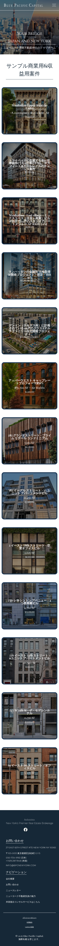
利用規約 (29, 922)
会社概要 (10, 879)
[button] (53, 5)
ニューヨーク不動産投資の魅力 (21, 896)
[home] (23, 5)
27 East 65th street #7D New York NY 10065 (31, 847)
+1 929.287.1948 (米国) (16, 861)
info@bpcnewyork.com (21, 865)
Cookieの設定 (29, 927)
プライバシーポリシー (30, 917)
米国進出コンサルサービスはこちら (23, 902)
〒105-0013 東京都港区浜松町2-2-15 (23, 853)
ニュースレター (13, 890)
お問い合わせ (12, 884)
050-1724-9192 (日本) (16, 857)
